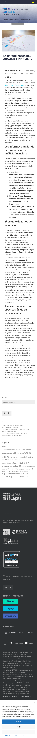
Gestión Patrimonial (22, 10)
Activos (4, 447)
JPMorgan (24, 466)
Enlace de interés (25, 696)
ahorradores (10, 447)
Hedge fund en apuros (9, 431)
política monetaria (7, 471)
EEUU (3, 460)
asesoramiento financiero (27, 447)
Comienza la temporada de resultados (14, 433)
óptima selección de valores (14, 85)
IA (10, 463)
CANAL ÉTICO (7, 514)
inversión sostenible (10, 466)
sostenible (21, 474)
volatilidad (27, 477)
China (17, 453)
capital (12, 453)
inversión (24, 462)
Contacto (7, 24)
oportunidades (26, 469)
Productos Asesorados (11, 19)
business (5, 453)
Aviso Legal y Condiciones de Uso (14, 508)
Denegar (18, 727)
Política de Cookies (9, 512)
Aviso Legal (29, 735)
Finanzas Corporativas (11, 14)
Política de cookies (9, 735)
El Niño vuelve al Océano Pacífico (12, 425)
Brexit (29, 449)
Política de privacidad (20, 735)
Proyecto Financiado (10, 696)
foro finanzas (23, 460)
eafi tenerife (14, 457)
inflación (15, 463)
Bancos (21, 449)
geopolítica (6, 463)
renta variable (25, 471)
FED (6, 460)
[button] (34, 702)
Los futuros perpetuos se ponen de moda (15, 429)
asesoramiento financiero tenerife (10, 449)
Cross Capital (8, 10)
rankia (14, 471)
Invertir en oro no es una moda (12, 435)
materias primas (31, 466)
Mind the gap (20, 469)
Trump (9, 476)
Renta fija (18, 471)
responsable (7, 474)
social (14, 474)
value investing (16, 477)
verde (22, 476)
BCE (25, 449)
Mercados (12, 468)
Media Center (25, 19)
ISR (19, 466)
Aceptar (18, 721)
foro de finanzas (14, 460)
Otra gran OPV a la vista (10, 427)
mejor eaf (5, 469)
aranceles (17, 447)
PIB (32, 469)
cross (22, 453)
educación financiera (26, 457)
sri (27, 474)
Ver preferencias (18, 732)
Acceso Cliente (18, 24)
